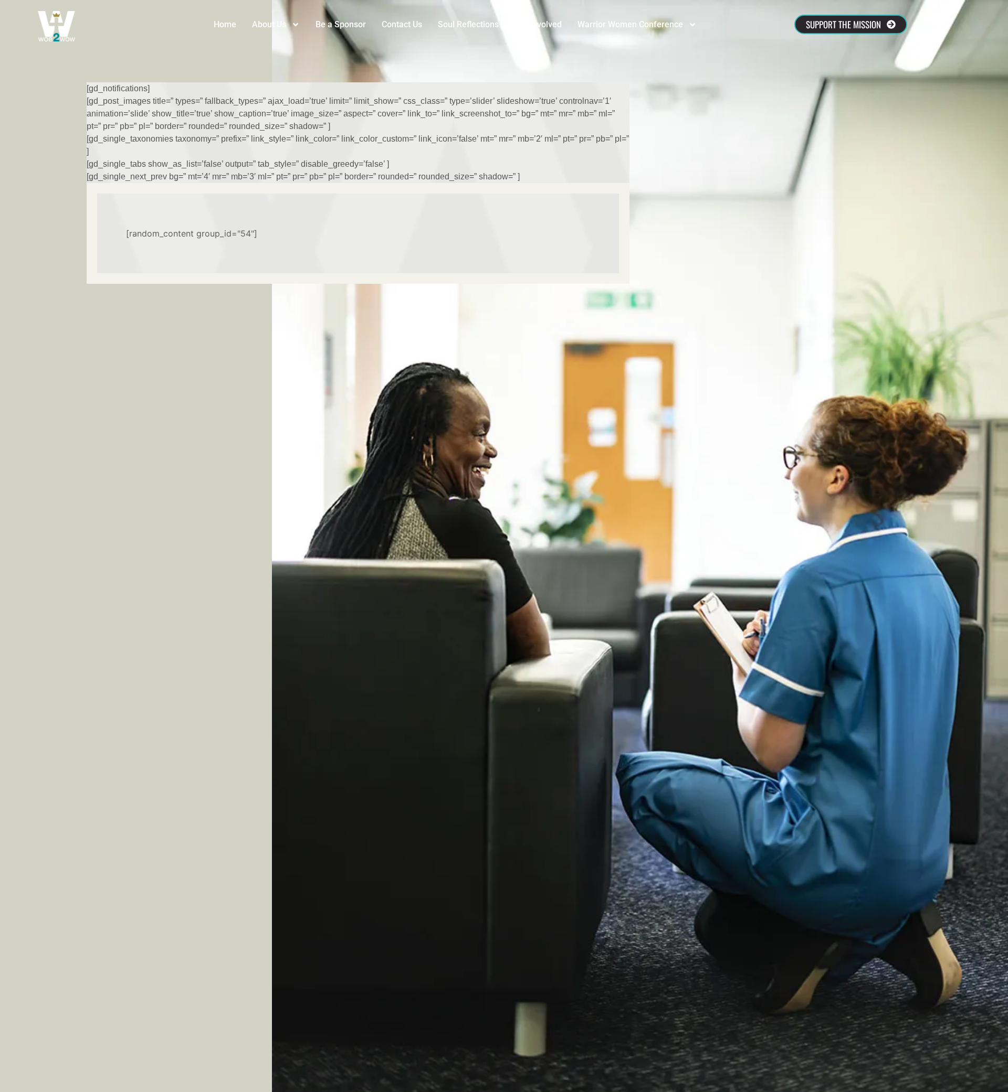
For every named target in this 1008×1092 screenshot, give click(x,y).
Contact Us (402, 24)
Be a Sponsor (341, 24)
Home (225, 24)
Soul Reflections (468, 24)
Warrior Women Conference (630, 24)
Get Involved (538, 24)
